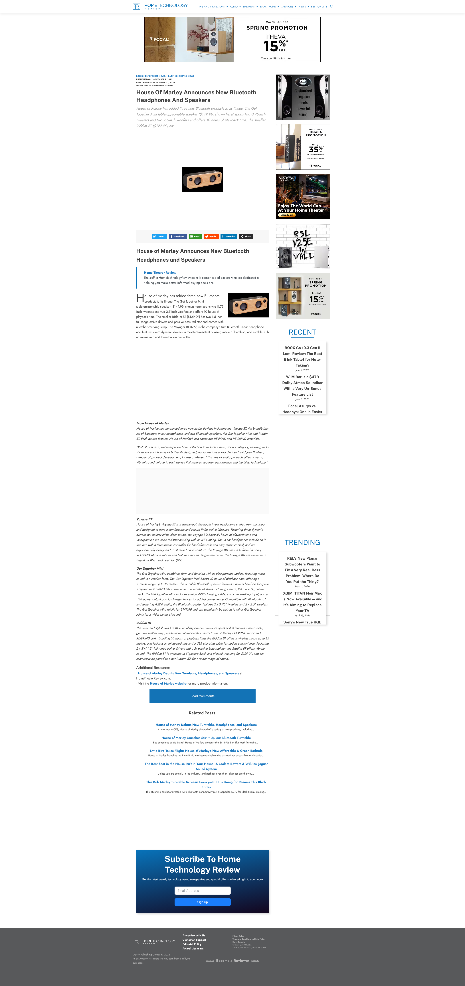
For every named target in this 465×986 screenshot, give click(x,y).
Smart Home (268, 6)
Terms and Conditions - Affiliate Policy (248, 939)
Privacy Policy (238, 936)
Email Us (255, 960)
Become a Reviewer (232, 960)
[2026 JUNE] (303, 218)
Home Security (238, 942)
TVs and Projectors (212, 6)
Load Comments (203, 696)
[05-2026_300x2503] (303, 317)
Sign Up (202, 902)
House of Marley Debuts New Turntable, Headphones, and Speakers (206, 724)
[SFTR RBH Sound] (303, 119)
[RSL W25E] (303, 268)
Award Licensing (193, 949)
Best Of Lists (319, 6)
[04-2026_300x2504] (303, 168)
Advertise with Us (194, 935)
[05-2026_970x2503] (232, 61)
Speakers (249, 6)
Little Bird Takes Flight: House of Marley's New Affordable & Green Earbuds (206, 750)
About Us (210, 960)
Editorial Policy (192, 944)
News (302, 6)
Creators (287, 6)
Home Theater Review (160, 272)
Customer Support (194, 940)
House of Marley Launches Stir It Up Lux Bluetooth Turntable (206, 737)
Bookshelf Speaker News (150, 76)
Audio (234, 6)
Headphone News (177, 76)
